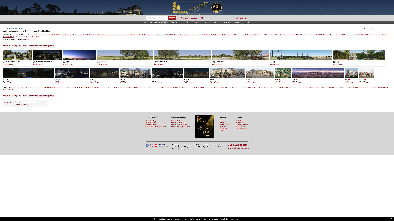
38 (100, 35)
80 (186, 35)
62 (149, 35)
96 (219, 35)
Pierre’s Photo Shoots (210, 22)
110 (256, 35)
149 (367, 35)
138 (335, 35)
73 (172, 35)
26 (75, 35)
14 (51, 35)
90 (207, 35)
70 (166, 35)
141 (344, 35)
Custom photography (178, 122)
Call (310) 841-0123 (238, 145)
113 (264, 35)
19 (61, 35)
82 (190, 35)
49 (122, 35)
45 (114, 35)
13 (49, 35)
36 (96, 35)
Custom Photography (192, 22)
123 (292, 35)
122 (290, 35)
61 (147, 35)
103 (236, 35)
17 (57, 35)
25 (73, 35)
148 (364, 35)
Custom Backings (175, 22)
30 (83, 35)
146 (358, 35)
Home (144, 22)
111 (259, 35)
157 (4, 37)
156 (387, 35)
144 (353, 35)
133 (321, 35)
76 (178, 35)
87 (200, 35)
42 (108, 35)
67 (159, 35)
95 (217, 35)
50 (124, 35)
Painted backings (151, 121)
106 (245, 35)
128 (307, 35)
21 (65, 35)
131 (315, 35)
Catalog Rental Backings (158, 22)
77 (180, 35)
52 (129, 35)
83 (192, 35)
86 (198, 35)
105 (242, 35)
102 (233, 35)
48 (120, 35)
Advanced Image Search (21, 104)
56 (137, 35)
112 (262, 35)
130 (313, 35)
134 (324, 35)
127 (304, 35)
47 (118, 35)
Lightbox (206, 18)
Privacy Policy (240, 126)
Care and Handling (242, 124)
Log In (221, 121)
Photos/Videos (226, 22)
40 (104, 35)
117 (275, 35)
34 (92, 35)
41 (106, 35)
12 (47, 35)
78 (182, 35)
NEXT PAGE (34, 37)
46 (116, 35)
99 (225, 35)
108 (250, 35)
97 (221, 35)
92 (211, 35)
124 (295, 35)
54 (133, 35)
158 (6, 37)
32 (88, 35)
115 (270, 35)
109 (253, 35)
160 (12, 37)
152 (376, 35)
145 (356, 35)
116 (273, 35)
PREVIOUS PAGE (22, 37)
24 (71, 35)
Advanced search (224, 124)
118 (278, 35)
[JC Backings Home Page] (204, 137)
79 (184, 35)
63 (151, 35)
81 (188, 35)
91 (209, 35)
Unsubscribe (223, 128)
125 (298, 35)
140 (341, 35)
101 (230, 35)
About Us (238, 22)
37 (98, 35)
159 (9, 37)
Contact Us (222, 130)
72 (170, 35)
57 (139, 35)
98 (223, 35)
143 (350, 35)
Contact (247, 22)
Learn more (234, 219)
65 (155, 35)
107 (248, 35)
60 (145, 35)
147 (361, 35)
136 (330, 35)
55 (135, 35)
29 (81, 35)
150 (370, 35)
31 (85, 35)
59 (143, 35)
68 (161, 35)
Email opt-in (223, 126)
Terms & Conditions (242, 128)
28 (79, 35)
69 (163, 35)
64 (153, 35)
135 (327, 35)
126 (301, 35)
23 (69, 35)
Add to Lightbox (8, 64)
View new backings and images (156, 126)
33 (90, 35)
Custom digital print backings (180, 126)
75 (176, 35)
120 (284, 35)
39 (102, 35)
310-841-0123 (242, 18)
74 (174, 35)
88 (202, 35)
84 (194, 35)
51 (127, 35)
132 (318, 35)
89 (205, 35)
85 (196, 35)
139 (338, 35)
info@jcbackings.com (238, 148)
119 (281, 35)
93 (213, 35)
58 (141, 35)
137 (333, 35)
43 (110, 35)
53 (131, 35)
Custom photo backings (179, 124)
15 (53, 35)
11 (44, 35)
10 (43, 35)
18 (59, 35)
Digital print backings (152, 124)
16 (55, 35)
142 (347, 35)
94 (215, 35)
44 (112, 35)
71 (168, 35)
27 (77, 35)
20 (63, 35)
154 (381, 35)
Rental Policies (240, 121)
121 (287, 35)
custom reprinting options (45, 46)
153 (379, 35)
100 (227, 35)
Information (239, 122)
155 (384, 35)
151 (373, 35)
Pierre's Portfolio (176, 121)
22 (67, 35)
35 (94, 35)
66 (157, 35)
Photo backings (151, 122)
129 (310, 35)
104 (239, 35)
